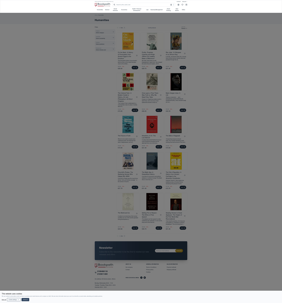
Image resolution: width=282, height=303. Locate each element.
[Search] (114, 5)
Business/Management (157, 9)
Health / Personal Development (136, 9)
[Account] (178, 5)
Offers (183, 9)
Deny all (4, 300)
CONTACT (179, 1)
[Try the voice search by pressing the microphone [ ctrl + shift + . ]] (171, 5)
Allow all (25, 299)
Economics (124, 9)
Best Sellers (177, 9)
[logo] (102, 4)
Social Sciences (115, 9)
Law (147, 9)
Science (107, 9)
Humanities (100, 9)
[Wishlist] (182, 5)
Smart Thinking (168, 9)
